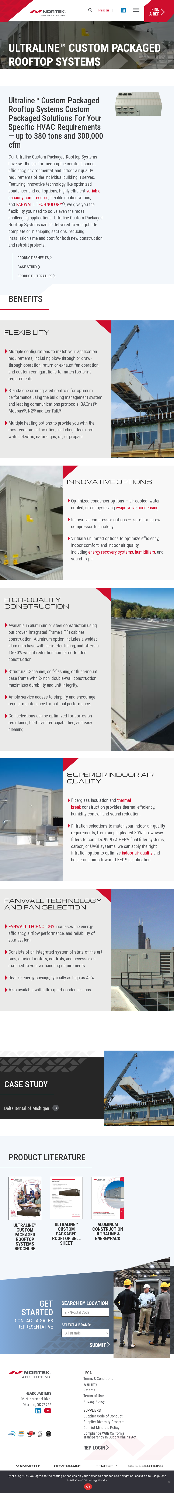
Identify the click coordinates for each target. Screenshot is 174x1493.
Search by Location (85, 1303)
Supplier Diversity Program (103, 1422)
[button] (91, 10)
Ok (88, 1486)
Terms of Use (93, 1395)
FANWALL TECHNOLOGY (39, 204)
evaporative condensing (137, 507)
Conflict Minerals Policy (101, 1427)
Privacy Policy (94, 1401)
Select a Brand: (76, 1324)
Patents (89, 1390)
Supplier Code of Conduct (103, 1416)
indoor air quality (137, 853)
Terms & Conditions (98, 1378)
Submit (98, 1345)
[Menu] (136, 10)
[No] (169, 1482)
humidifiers (145, 552)
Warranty (90, 1384)
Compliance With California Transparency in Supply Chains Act (109, 1435)
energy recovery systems (110, 552)
